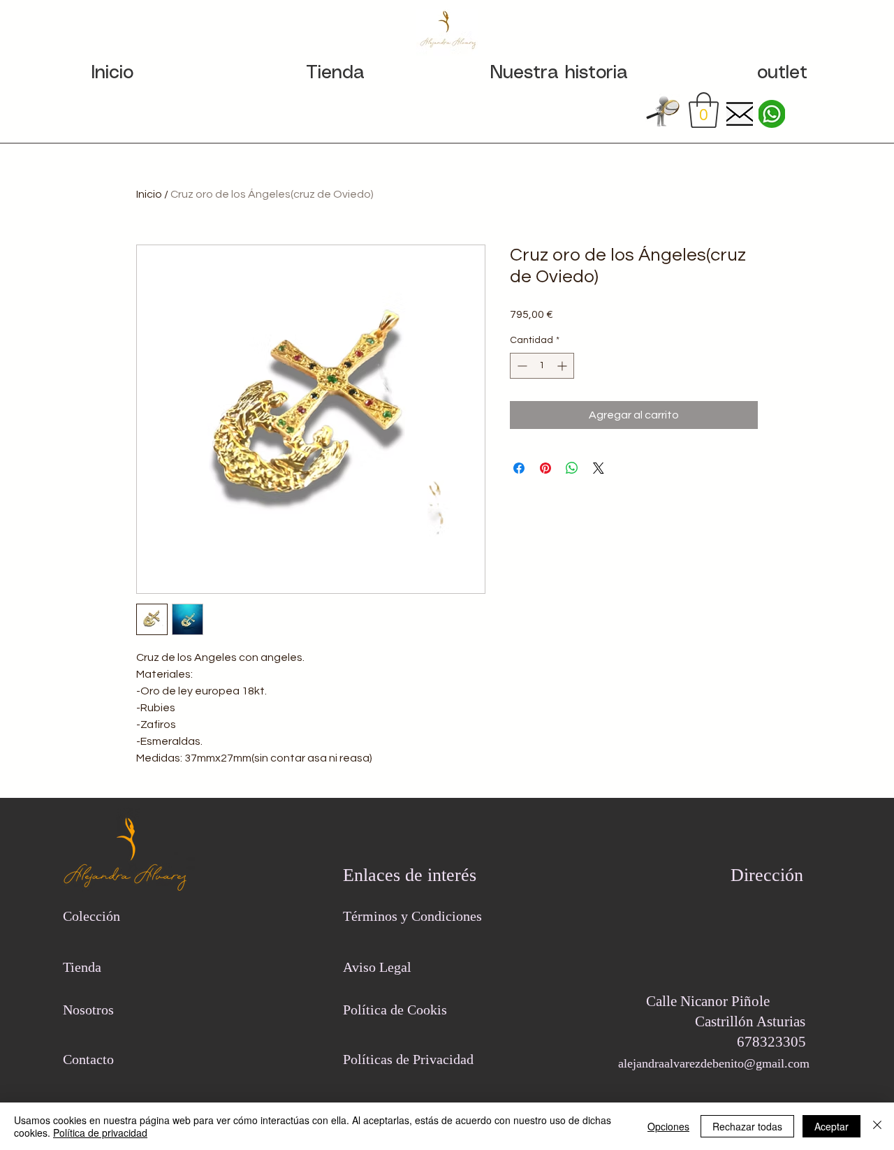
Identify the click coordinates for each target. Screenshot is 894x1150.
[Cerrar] (877, 1126)
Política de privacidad (100, 1133)
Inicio (149, 194)
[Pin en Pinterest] (545, 468)
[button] (704, 110)
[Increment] (563, 366)
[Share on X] (598, 468)
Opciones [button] (668, 1126)
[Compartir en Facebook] (519, 468)
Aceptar (831, 1126)
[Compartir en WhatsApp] (572, 468)
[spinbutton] (542, 366)
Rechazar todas (747, 1126)
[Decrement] (520, 366)
